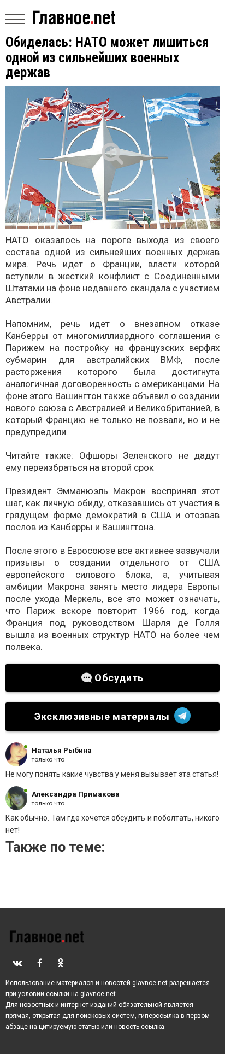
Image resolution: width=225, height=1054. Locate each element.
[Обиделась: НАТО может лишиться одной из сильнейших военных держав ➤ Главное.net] (112, 157)
